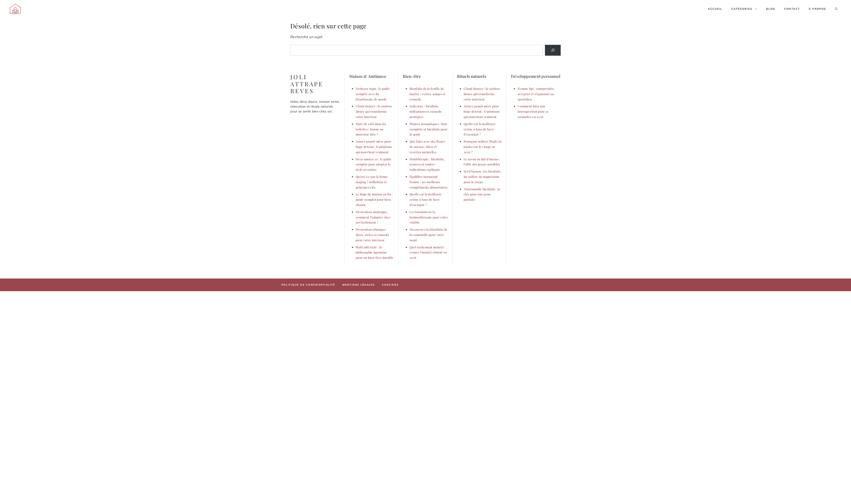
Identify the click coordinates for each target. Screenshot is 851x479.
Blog (770, 8)
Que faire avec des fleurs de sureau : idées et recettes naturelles (427, 146)
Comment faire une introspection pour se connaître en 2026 (533, 111)
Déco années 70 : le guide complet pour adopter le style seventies (373, 164)
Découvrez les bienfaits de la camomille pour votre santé (428, 234)
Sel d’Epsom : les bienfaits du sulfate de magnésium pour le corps (482, 176)
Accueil (715, 8)
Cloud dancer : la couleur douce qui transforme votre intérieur (374, 111)
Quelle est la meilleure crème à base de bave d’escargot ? (425, 199)
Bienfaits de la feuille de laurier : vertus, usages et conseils (428, 93)
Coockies (390, 284)
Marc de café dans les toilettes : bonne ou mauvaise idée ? (371, 129)
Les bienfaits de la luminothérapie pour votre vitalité (429, 217)
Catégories (741, 8)
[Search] (553, 50)
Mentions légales (358, 284)
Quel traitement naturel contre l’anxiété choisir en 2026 (428, 252)
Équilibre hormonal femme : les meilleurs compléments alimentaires (429, 182)
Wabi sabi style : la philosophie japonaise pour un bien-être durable (374, 252)
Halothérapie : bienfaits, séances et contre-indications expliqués (427, 164)
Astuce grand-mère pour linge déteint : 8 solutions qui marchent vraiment (374, 146)
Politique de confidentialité (308, 284)
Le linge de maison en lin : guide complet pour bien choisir (374, 199)
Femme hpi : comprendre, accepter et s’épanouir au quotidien (536, 93)
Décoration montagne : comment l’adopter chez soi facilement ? (373, 217)
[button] (836, 9)
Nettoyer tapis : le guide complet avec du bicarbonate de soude (373, 93)
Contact (792, 8)
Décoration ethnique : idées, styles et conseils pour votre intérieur (372, 234)
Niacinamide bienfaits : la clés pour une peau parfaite (482, 194)
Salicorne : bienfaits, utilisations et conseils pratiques (426, 111)
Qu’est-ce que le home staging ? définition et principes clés (372, 182)
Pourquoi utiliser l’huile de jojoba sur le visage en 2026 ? (483, 146)
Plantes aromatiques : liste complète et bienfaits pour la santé (428, 129)
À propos (817, 8)
